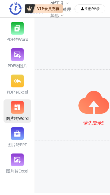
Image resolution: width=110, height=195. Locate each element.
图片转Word (17, 118)
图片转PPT (17, 144)
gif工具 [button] (57, 3)
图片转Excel (17, 171)
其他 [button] (54, 15)
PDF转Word (17, 39)
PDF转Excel (17, 92)
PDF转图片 (17, 65)
